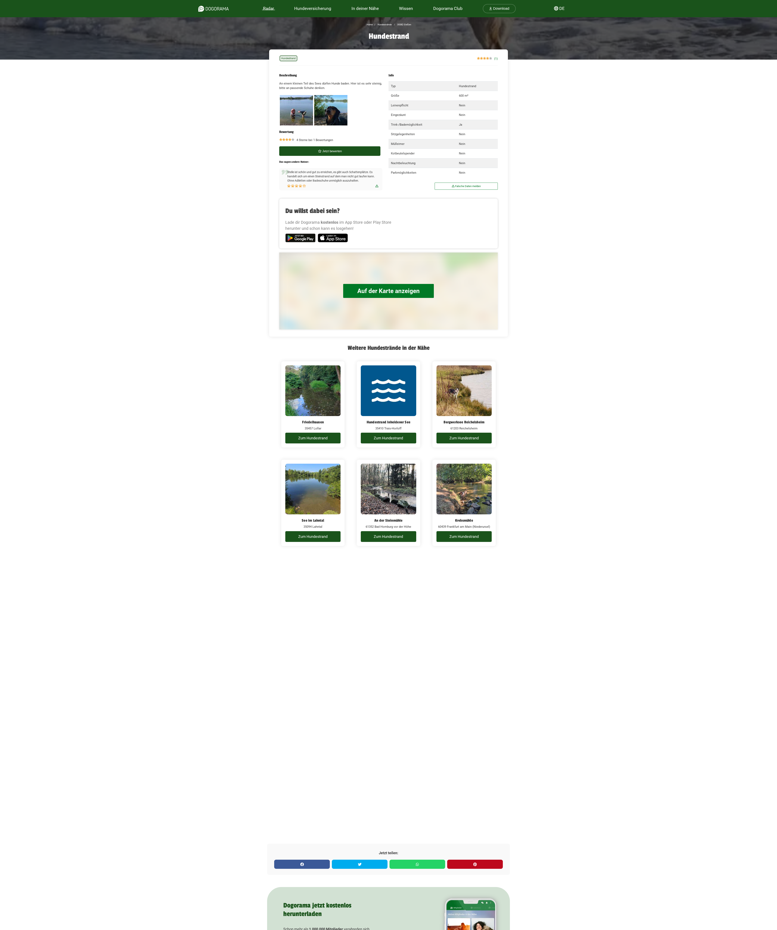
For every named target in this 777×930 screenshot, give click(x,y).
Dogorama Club (448, 8)
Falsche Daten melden (467, 186)
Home (370, 24)
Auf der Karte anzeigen (388, 290)
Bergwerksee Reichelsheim (464, 422)
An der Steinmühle (388, 520)
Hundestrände (384, 24)
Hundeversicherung (312, 8)
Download (500, 8)
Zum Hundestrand (313, 438)
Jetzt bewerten (332, 151)
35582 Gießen (404, 24)
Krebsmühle (464, 520)
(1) (496, 58)
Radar (268, 8)
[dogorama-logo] (213, 9)
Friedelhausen (313, 422)
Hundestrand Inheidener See (388, 422)
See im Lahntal (313, 520)
